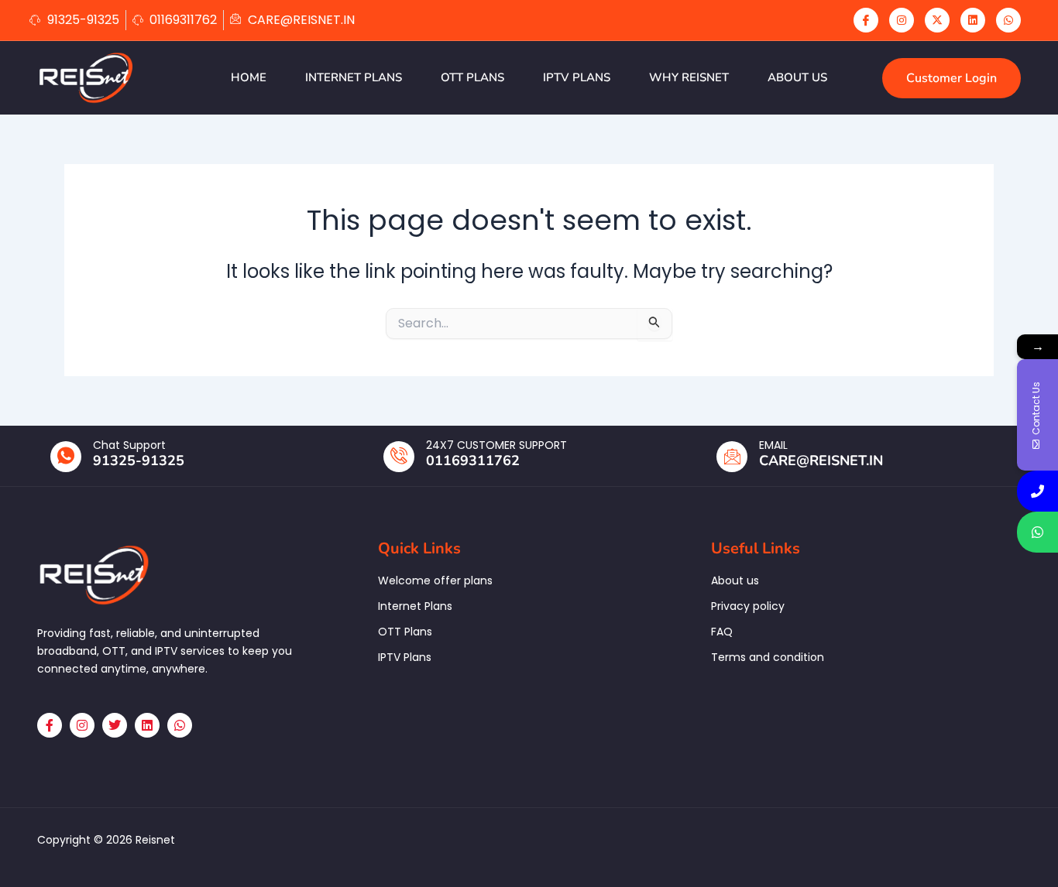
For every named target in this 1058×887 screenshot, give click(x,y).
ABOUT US (797, 77)
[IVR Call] (1037, 491)
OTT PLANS (472, 77)
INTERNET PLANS (353, 77)
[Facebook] (866, 20)
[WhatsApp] (1008, 20)
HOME (248, 77)
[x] (937, 20)
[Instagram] (901, 20)
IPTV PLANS (576, 77)
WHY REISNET (689, 77)
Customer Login (951, 78)
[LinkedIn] (972, 20)
